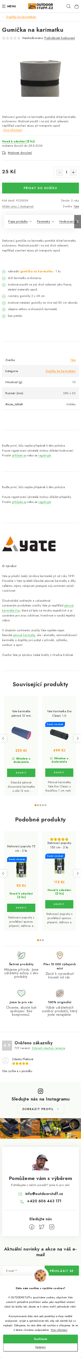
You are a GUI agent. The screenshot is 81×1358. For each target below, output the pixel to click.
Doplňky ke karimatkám (61, 371)
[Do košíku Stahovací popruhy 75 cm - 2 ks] (21, 908)
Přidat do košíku (40, 188)
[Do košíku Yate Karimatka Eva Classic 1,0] (59, 772)
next (77, 738)
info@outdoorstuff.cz (44, 1193)
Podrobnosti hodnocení (59, 38)
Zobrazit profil (38, 1109)
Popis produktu (18, 221)
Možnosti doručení (20, 153)
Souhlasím (40, 1339)
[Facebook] (31, 1226)
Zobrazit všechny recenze (48, 1048)
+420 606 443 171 (44, 1201)
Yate (76, 206)
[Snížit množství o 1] (59, 172)
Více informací (59, 1330)
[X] (41, 1226)
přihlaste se (19, 455)
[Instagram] (51, 1226)
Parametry (43, 221)
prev (3, 738)
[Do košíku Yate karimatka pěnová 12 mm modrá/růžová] (21, 773)
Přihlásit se (62, 1271)
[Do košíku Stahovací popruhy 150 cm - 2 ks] (59, 904)
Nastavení (40, 1347)
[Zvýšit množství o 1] (73, 172)
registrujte (44, 455)
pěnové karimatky (24, 635)
